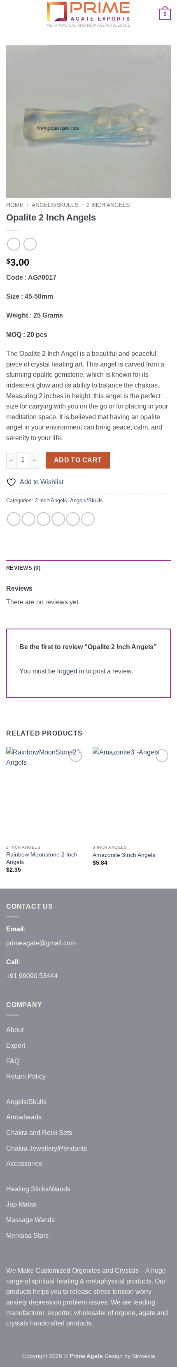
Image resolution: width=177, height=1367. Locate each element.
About (14, 1029)
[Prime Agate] (88, 14)
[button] (11, 14)
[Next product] (13, 244)
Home (14, 205)
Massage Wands (30, 1219)
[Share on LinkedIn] (88, 519)
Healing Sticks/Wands (38, 1189)
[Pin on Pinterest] (73, 519)
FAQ (12, 1061)
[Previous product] (29, 244)
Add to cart (78, 460)
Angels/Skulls (55, 205)
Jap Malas (21, 1204)
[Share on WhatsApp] (14, 519)
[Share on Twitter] (43, 519)
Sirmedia (143, 1356)
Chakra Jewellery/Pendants (46, 1148)
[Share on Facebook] (28, 519)
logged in (70, 671)
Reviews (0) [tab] (23, 568)
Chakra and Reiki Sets (39, 1132)
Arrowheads (24, 1117)
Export (15, 1045)
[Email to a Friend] (58, 519)
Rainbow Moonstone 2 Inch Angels (41, 858)
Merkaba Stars (27, 1235)
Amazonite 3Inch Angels (124, 855)
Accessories (24, 1163)
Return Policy (26, 1076)
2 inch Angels (108, 205)
